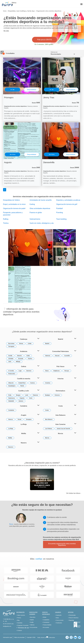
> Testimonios (58, 622)
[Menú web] (81, 4)
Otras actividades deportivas (40, 208)
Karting (32, 204)
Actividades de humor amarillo (41, 200)
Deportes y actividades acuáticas (68, 200)
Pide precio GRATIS (44, 39)
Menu (14, 3)
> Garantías (19, 622)
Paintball (59, 208)
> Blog (17, 620)
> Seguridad (71, 620)
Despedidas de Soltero (11, 200)
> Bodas (44, 617)
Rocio (11, 524)
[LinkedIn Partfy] (75, 637)
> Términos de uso (22, 627)
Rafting (5, 219)
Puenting (59, 212)
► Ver (13, 89)
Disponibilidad (31, 89)
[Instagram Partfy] (71, 637)
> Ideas (57, 617)
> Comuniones (45, 622)
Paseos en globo (36, 212)
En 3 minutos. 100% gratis (44, 44)
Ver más (6, 31)
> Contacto (19, 630)
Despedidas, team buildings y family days (21, 11)
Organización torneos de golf (66, 204)
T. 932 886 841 (6, 619)
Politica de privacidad (19, 637)
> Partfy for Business (73, 617)
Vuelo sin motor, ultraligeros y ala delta (42, 224)
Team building (61, 219)
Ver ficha (12, 154)
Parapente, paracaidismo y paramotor (13, 214)
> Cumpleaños (45, 619)
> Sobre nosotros (20, 615)
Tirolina (6, 223)
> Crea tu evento (59, 620)
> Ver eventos (45, 627)
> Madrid (31, 619)
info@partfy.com (7, 626)
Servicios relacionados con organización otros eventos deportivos (42, 196)
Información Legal (7, 637)
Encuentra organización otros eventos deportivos (62, 544)
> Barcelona (32, 617)
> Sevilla (31, 622)
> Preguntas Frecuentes (22, 625)
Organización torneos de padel (14, 208)
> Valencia (31, 624)
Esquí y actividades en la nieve (14, 204)
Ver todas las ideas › (73, 493)
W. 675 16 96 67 (7, 623)
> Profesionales (72, 615)
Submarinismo (35, 219)
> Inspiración (58, 615)
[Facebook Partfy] (67, 637)
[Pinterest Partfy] (79, 637)
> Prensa (18, 617)
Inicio (4, 11)
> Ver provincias (33, 627)
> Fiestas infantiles (46, 624)
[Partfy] (8, 4)
